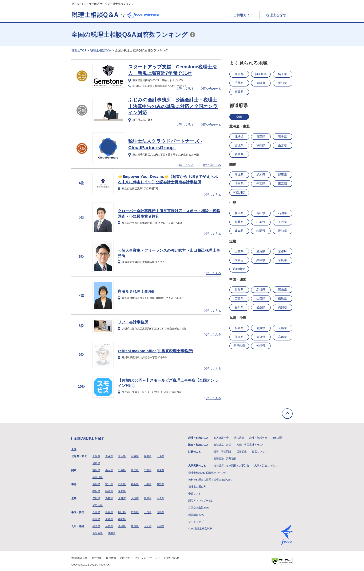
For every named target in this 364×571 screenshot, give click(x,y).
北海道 (239, 136)
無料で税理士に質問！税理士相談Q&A (210, 479)
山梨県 (260, 222)
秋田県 (260, 145)
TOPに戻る (287, 413)
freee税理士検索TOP (200, 528)
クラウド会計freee (198, 507)
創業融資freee (196, 514)
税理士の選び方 (197, 486)
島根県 (260, 289)
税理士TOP (78, 50)
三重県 (239, 251)
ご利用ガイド (243, 15)
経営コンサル (259, 451)
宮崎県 (282, 337)
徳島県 (282, 298)
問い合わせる (212, 88)
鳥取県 (239, 289)
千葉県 (239, 83)
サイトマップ (195, 521)
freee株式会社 (79, 557)
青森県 (260, 136)
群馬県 (282, 174)
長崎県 (282, 328)
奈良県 (282, 260)
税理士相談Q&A (100, 50)
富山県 (260, 213)
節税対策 (277, 437)
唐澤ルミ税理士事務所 (137, 291)
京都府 (282, 251)
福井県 (239, 222)
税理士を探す (276, 15)
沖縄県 (260, 345)
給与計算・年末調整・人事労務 (231, 465)
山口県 (260, 298)
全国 (239, 117)
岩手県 (282, 136)
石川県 (282, 213)
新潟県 (239, 213)
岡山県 (282, 289)
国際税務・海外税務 (225, 458)
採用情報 (111, 557)
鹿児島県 (239, 345)
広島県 (239, 298)
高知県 (282, 307)
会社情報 (97, 557)
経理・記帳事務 (258, 437)
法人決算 (239, 437)
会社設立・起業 (222, 444)
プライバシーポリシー (147, 557)
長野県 (282, 222)
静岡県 (260, 230)
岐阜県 (239, 230)
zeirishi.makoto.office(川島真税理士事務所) (155, 351)
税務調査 (242, 451)
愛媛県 (260, 307)
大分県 (260, 337)
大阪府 (260, 83)
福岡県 (239, 91)
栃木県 (260, 174)
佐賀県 (260, 328)
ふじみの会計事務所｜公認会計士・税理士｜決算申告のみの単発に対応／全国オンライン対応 (173, 106)
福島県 (239, 154)
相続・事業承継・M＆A (250, 444)
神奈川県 (261, 74)
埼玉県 (282, 74)
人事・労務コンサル (265, 465)
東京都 (239, 74)
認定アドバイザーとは (201, 500)
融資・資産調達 (222, 451)
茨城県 (239, 174)
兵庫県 (260, 260)
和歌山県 (239, 269)
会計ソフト (194, 493)
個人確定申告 (221, 437)
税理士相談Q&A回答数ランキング (207, 472)
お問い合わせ (171, 557)
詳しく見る (186, 88)
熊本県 (239, 337)
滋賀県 (260, 251)
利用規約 (125, 557)
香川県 (239, 307)
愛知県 (282, 83)
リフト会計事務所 (133, 322)
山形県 (282, 145)
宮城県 (239, 145)
